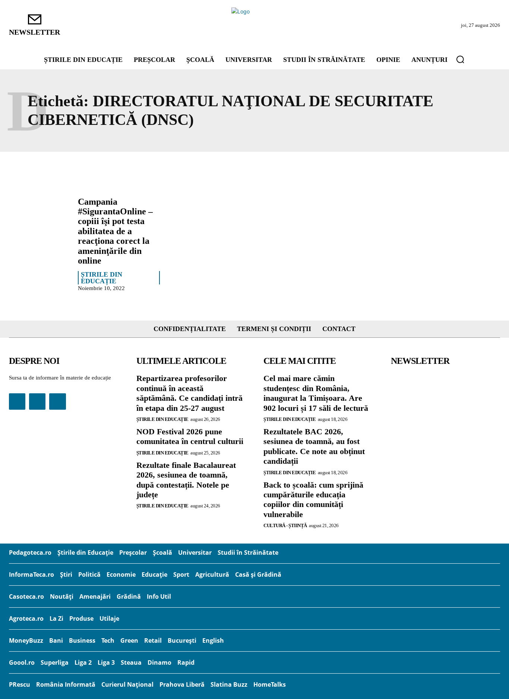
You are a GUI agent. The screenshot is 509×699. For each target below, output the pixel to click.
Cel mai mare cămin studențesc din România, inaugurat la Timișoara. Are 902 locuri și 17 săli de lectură (315, 393)
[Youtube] (57, 401)
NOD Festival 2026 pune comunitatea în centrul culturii (189, 436)
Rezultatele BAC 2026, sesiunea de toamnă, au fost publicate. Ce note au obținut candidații (314, 446)
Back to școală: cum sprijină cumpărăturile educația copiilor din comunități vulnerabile (313, 499)
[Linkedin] (37, 401)
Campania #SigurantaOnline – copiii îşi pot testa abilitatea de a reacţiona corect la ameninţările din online (115, 231)
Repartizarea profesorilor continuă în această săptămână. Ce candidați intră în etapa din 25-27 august (189, 393)
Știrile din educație (101, 277)
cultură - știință (285, 525)
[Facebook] (17, 401)
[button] (460, 59)
